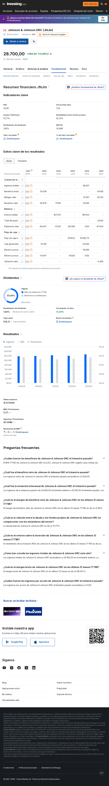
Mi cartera (7, 694)
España (44, 11)
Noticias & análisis (38, 68)
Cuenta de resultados (31, 76)
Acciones (7, 11)
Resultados (94, 76)
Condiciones (8, 768)
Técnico (73, 68)
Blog (4, 682)
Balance (47, 76)
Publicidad (62, 688)
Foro (84, 68)
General (7, 68)
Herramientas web (10, 700)
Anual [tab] (8, 161)
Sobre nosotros (64, 682)
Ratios (70, 76)
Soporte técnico (64, 694)
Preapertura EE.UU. (61, 11)
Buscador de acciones (26, 11)
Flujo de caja (59, 76)
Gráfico (20, 68)
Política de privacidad (28, 768)
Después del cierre (83, 11)
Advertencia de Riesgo (51, 768)
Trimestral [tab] (22, 161)
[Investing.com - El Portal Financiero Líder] (16, 4)
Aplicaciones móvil (11, 688)
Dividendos (81, 76)
